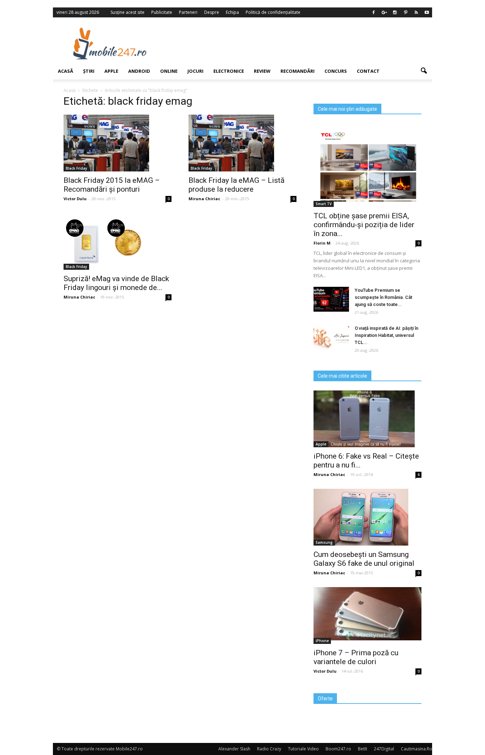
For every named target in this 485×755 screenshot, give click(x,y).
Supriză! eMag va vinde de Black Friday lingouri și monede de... (116, 283)
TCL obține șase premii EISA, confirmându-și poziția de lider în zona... (364, 225)
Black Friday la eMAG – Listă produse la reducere (236, 184)
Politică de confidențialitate (273, 12)
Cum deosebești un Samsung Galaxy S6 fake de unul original (364, 559)
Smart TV (324, 203)
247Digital (384, 749)
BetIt (362, 749)
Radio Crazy (269, 749)
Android (139, 71)
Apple (111, 71)
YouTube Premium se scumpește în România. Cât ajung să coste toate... (383, 297)
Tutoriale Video (303, 749)
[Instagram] (394, 12)
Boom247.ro (338, 749)
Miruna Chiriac (204, 198)
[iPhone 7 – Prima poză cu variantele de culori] (367, 613)
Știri (88, 71)
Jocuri (195, 71)
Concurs (336, 71)
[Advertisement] (300, 43)
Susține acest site (127, 12)
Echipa (232, 12)
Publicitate (161, 12)
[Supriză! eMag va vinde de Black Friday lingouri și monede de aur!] (117, 241)
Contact (368, 71)
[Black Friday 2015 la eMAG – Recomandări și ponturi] (117, 143)
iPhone (322, 640)
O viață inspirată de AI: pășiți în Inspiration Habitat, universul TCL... (386, 335)
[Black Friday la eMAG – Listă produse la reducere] (242, 143)
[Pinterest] (405, 12)
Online (169, 71)
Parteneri (188, 12)
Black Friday (76, 168)
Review (262, 71)
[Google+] (384, 12)
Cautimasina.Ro (416, 749)
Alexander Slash (234, 749)
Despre (211, 12)
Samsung (324, 542)
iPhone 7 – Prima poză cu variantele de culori (356, 657)
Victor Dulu (75, 198)
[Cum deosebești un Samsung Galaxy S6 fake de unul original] (367, 517)
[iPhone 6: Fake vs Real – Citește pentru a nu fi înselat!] (367, 418)
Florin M (322, 243)
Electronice (228, 71)
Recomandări (297, 71)
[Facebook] (373, 12)
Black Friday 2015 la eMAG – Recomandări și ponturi (112, 184)
